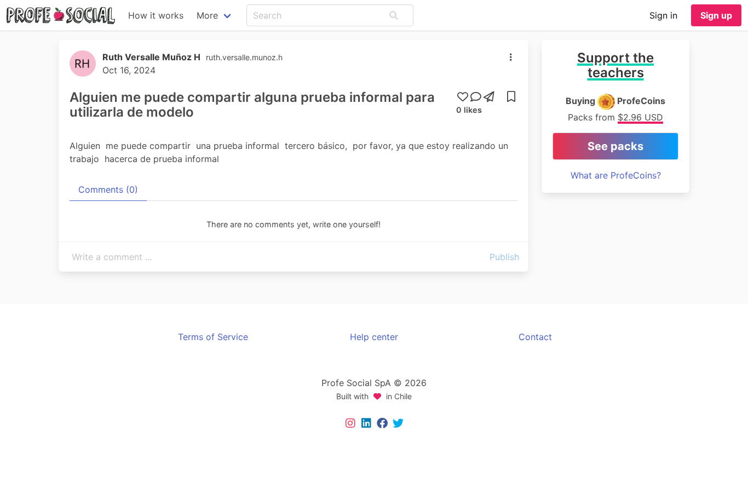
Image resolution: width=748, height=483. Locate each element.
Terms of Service (213, 336)
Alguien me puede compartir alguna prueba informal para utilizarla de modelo (252, 104)
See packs (615, 146)
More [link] (207, 15)
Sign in (663, 15)
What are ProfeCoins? (616, 175)
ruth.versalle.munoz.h (244, 57)
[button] (393, 15)
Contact (535, 336)
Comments (108, 189)
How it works (155, 15)
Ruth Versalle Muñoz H (151, 56)
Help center (374, 336)
